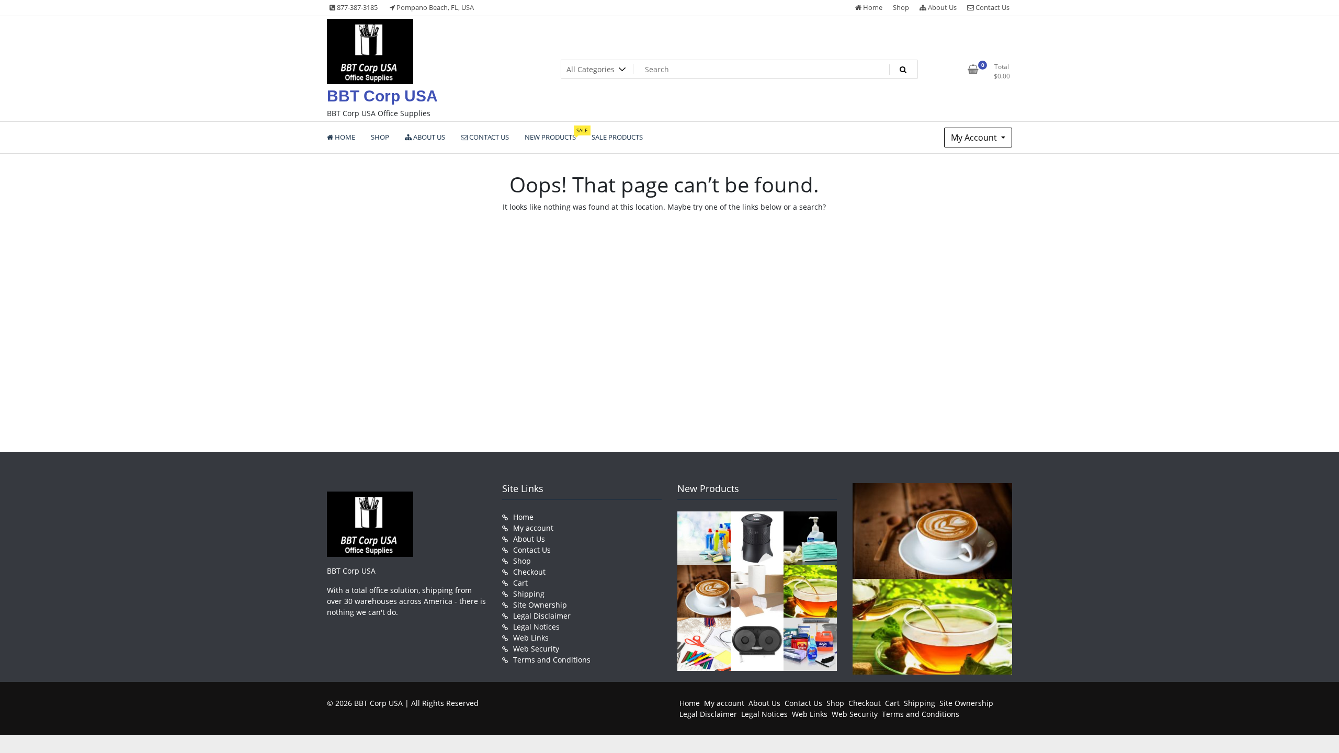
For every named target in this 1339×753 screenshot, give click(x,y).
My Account (975, 137)
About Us (941, 7)
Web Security (536, 649)
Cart (520, 583)
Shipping (528, 594)
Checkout (529, 572)
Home (871, 7)
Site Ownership (540, 605)
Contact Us (991, 7)
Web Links (531, 638)
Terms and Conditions (552, 660)
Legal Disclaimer (542, 616)
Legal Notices (536, 627)
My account (533, 528)
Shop (901, 7)
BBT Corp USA (382, 96)
